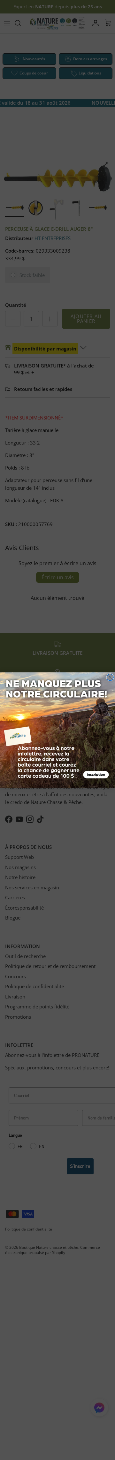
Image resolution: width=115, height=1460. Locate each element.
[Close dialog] (110, 677)
